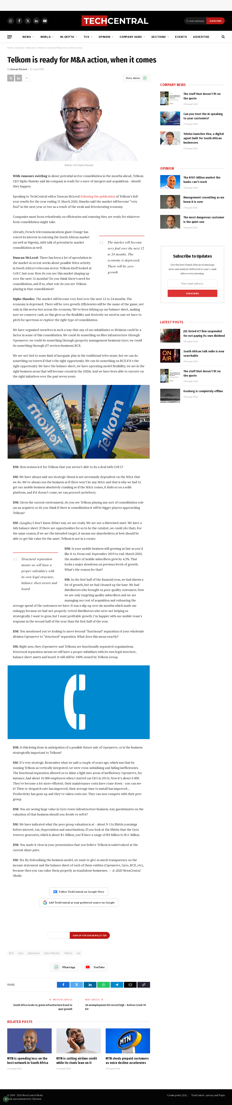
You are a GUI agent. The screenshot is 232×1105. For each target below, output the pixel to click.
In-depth (67, 36)
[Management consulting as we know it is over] (170, 202)
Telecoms (31, 47)
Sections (158, 36)
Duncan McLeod (18, 69)
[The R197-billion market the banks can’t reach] (170, 182)
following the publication (97, 196)
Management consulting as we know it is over (203, 200)
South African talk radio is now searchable (203, 353)
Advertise (201, 36)
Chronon (36, 1098)
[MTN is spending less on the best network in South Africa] (29, 1040)
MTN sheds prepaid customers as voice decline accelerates (127, 1060)
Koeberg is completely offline (203, 391)
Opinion (104, 36)
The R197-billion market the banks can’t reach (201, 180)
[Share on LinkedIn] (18, 78)
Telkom (68, 953)
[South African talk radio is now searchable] (170, 356)
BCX (11, 953)
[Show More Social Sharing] (26, 78)
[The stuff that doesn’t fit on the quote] (170, 98)
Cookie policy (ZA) (177, 1095)
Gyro (20, 953)
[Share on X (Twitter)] (10, 78)
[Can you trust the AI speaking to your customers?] (170, 118)
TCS (86, 36)
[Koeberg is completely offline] (170, 395)
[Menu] (9, 37)
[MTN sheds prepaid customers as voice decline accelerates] (128, 1040)
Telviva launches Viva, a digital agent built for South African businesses (203, 138)
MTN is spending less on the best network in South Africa (27, 1060)
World (45, 36)
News (26, 36)
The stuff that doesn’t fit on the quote (202, 96)
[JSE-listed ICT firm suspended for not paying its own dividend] (170, 336)
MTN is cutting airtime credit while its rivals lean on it (76, 1060)
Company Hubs (131, 36)
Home (10, 47)
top (78, 953)
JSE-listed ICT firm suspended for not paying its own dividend (204, 333)
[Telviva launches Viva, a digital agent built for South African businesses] (170, 138)
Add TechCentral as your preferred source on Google (82, 902)
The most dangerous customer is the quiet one (203, 219)
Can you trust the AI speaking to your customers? (203, 116)
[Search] (223, 37)
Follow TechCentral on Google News (81, 891)
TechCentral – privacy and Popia (208, 1095)
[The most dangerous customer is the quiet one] (170, 222)
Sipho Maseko (52, 953)
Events (181, 36)
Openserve (34, 953)
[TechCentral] (116, 21)
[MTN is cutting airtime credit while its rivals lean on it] (78, 1040)
